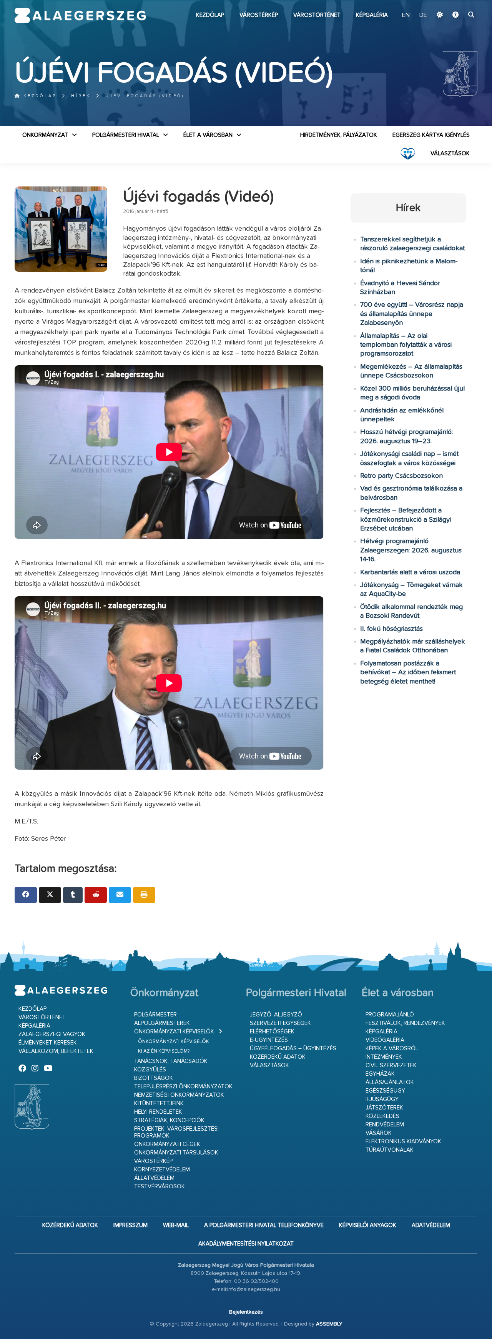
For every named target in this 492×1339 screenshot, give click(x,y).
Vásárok (379, 1133)
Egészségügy (385, 1091)
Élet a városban (208, 135)
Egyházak (380, 1074)
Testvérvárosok (159, 1186)
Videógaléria (385, 1040)
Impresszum (130, 1225)
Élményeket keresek (47, 1043)
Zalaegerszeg (80, 15)
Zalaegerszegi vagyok (51, 1034)
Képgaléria (372, 15)
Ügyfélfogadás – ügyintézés (293, 1048)
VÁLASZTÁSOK (450, 153)
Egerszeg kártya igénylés (431, 135)
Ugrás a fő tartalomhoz (458, 3)
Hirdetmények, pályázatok (338, 135)
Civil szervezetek (391, 1065)
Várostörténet (317, 15)
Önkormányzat (45, 135)
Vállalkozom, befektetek (55, 1051)
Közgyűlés (150, 1070)
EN (406, 15)
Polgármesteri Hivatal (125, 135)
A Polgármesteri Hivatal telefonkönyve (264, 1225)
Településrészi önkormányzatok (183, 1086)
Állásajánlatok (390, 1082)
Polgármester (155, 1015)
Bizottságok (153, 1078)
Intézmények (384, 1057)
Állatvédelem (154, 1178)
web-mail (176, 1225)
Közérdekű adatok (278, 1057)
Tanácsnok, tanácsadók (171, 1061)
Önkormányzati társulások (176, 1153)
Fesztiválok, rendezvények (405, 1023)
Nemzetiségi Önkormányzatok (179, 1095)
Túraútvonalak (390, 1150)
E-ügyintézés (269, 1040)
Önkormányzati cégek (167, 1144)
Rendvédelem (385, 1125)
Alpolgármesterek (162, 1023)
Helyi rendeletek (158, 1112)
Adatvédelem (431, 1225)
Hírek (81, 96)
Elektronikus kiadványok (403, 1141)
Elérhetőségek (272, 1032)
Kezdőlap (210, 15)
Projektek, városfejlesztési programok (176, 1132)
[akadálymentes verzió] (455, 15)
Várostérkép (258, 15)
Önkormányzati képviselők (174, 1032)
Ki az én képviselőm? (163, 1051)
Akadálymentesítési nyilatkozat (246, 1244)
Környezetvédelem (162, 1170)
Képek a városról (392, 1048)
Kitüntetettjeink (159, 1103)
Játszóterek (384, 1108)
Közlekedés (382, 1116)
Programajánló (390, 1015)
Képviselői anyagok (367, 1225)
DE (423, 15)
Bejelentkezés (246, 1312)
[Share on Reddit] (96, 895)
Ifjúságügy (382, 1099)
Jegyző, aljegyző (276, 1015)
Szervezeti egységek (280, 1023)
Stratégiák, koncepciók (169, 1120)
